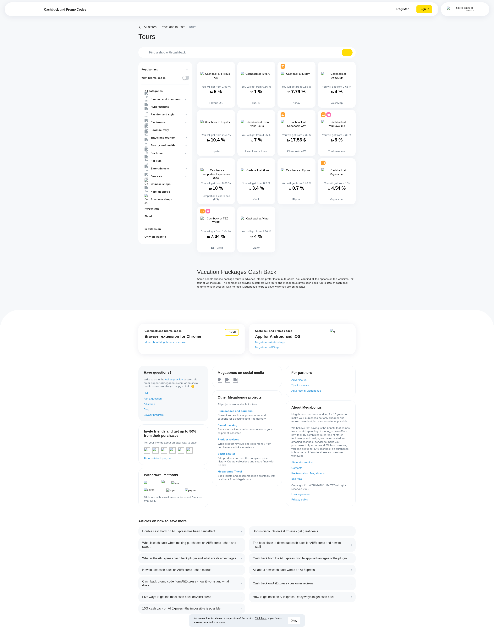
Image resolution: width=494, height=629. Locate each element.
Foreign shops (160, 191)
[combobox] (247, 52)
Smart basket (226, 453)
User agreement (301, 494)
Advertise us (298, 379)
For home (157, 153)
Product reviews (228, 439)
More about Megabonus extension (165, 342)
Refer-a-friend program (158, 458)
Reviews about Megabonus (308, 473)
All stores (149, 404)
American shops (161, 199)
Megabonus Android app (270, 342)
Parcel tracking (227, 425)
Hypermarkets (160, 106)
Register (402, 9)
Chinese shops (161, 183)
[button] (347, 52)
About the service (302, 462)
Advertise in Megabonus (306, 390)
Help (146, 393)
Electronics (158, 122)
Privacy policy (299, 499)
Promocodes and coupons (235, 410)
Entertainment (160, 168)
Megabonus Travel (230, 471)
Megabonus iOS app (267, 347)
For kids (156, 160)
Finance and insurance (166, 99)
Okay (294, 620)
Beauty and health (163, 145)
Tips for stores (300, 385)
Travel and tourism (163, 137)
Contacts (296, 467)
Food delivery (160, 129)
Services (156, 176)
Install (232, 332)
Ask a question (174, 379)
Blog (146, 409)
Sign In (424, 9)
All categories (154, 90)
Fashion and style (162, 114)
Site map (296, 478)
